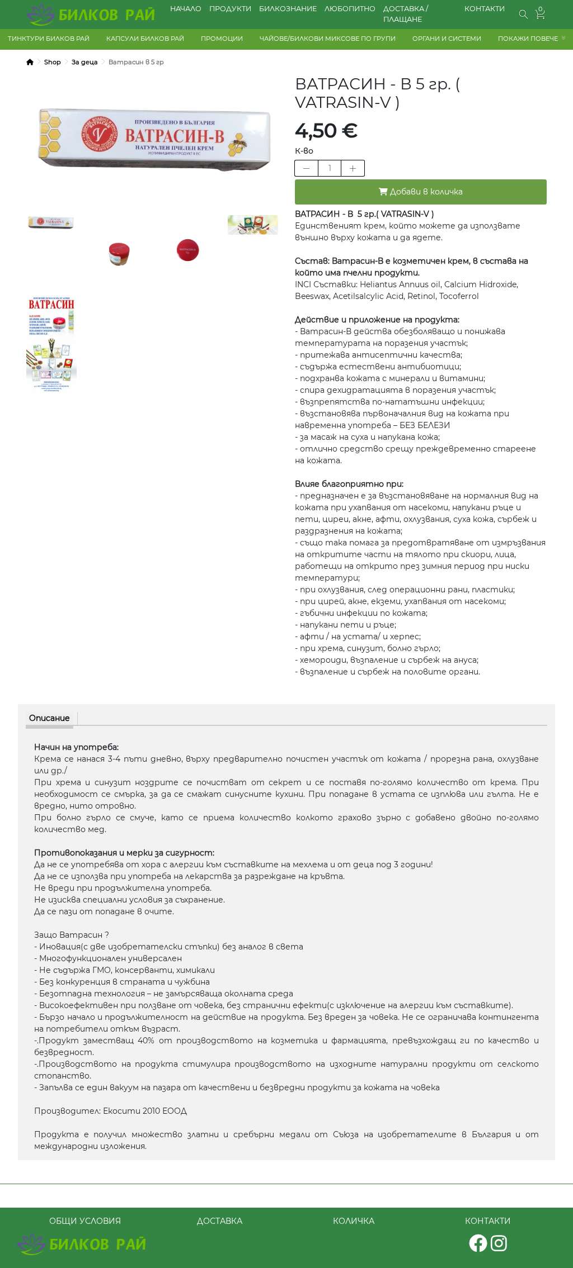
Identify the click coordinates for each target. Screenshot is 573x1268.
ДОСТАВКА (219, 1221)
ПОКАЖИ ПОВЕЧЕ (528, 38)
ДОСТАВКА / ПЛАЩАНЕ (405, 13)
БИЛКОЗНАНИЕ (288, 8)
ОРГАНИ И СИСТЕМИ (446, 38)
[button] (523, 14)
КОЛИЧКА (353, 1221)
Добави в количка (425, 192)
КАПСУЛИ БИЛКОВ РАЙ (145, 38)
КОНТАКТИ (484, 8)
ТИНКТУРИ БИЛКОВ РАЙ (49, 38)
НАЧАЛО (185, 8)
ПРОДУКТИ (230, 8)
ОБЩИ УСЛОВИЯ (85, 1221)
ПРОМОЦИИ (222, 38)
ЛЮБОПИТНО (350, 8)
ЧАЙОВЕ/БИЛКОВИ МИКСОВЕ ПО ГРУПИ (328, 38)
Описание (49, 718)
